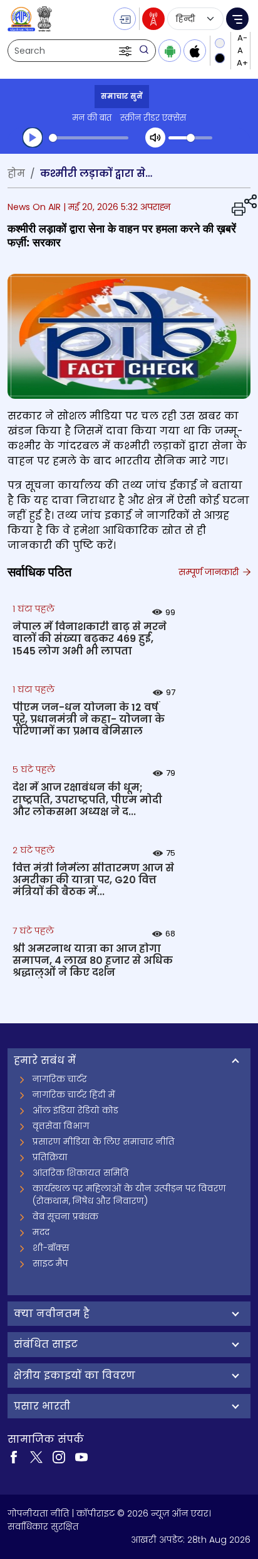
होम (16, 173)
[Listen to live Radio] (153, 19)
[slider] (88, 138)
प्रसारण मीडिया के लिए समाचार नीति (104, 1141)
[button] (126, 50)
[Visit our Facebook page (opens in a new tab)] (14, 1456)
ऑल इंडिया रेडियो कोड (75, 1110)
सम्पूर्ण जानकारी (209, 572)
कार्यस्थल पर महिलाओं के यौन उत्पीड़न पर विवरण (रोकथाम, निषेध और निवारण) (129, 1194)
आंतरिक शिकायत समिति (81, 1172)
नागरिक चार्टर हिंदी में (74, 1094)
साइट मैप (50, 1263)
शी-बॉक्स (51, 1247)
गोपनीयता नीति (39, 1513)
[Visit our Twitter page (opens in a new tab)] (36, 1456)
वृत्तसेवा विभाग (61, 1126)
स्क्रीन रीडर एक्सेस (153, 118)
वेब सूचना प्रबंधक (65, 1216)
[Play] (33, 138)
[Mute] (155, 138)
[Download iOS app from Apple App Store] (194, 50)
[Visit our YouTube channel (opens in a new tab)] (81, 1456)
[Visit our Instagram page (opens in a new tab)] (59, 1456)
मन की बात (91, 118)
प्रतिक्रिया (50, 1157)
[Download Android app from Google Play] (169, 50)
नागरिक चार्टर (60, 1079)
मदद (41, 1232)
